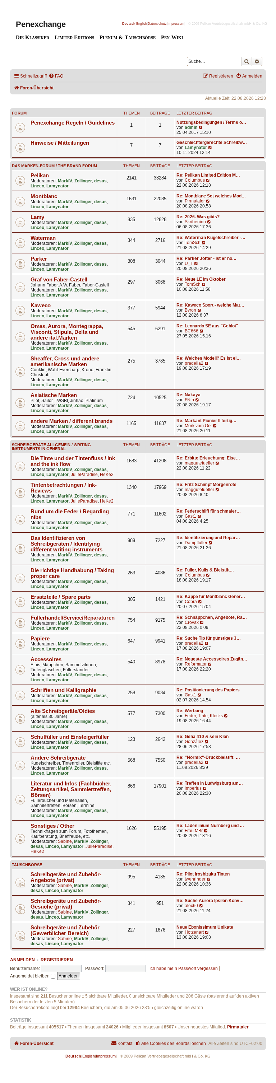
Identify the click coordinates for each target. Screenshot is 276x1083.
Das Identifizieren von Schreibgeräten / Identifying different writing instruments (66, 543)
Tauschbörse (27, 865)
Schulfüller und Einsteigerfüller (70, 737)
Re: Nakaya (188, 394)
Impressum (175, 23)
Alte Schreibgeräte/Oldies (63, 711)
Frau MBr (194, 830)
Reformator (196, 664)
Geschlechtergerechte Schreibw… (211, 142)
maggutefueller (199, 463)
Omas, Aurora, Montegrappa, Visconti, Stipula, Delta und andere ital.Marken (67, 332)
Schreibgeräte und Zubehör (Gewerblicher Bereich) (65, 930)
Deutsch (128, 23)
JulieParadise (84, 474)
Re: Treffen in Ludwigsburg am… (209, 783)
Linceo (37, 185)
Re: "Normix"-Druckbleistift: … (208, 757)
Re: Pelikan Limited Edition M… (208, 175)
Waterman (43, 238)
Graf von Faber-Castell (59, 280)
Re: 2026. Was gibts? (198, 216)
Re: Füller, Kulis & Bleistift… (205, 570)
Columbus (195, 180)
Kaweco (41, 305)
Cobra (191, 601)
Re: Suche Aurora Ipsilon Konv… (210, 900)
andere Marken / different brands (71, 421)
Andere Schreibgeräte (58, 758)
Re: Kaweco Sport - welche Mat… (210, 305)
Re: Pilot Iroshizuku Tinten (203, 874)
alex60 (191, 905)
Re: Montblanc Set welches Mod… (211, 196)
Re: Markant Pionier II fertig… (206, 420)
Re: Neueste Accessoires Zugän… (211, 659)
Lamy (37, 217)
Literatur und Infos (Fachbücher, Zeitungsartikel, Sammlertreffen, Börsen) (71, 789)
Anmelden (22, 960)
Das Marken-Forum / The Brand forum (54, 166)
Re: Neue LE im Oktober (201, 279)
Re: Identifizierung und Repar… (208, 537)
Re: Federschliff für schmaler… (208, 511)
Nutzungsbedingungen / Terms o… (211, 122)
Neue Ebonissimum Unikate (204, 927)
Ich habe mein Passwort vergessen (184, 968)
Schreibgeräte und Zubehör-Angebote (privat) (66, 877)
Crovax (192, 622)
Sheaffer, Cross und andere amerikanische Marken (65, 361)
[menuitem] (56, 76)
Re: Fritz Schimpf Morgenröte (206, 484)
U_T (189, 263)
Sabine (65, 841)
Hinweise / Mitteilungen (60, 143)
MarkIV (65, 180)
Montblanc (44, 196)
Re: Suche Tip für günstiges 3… (208, 638)
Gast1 (190, 516)
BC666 (191, 330)
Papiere (40, 638)
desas (100, 180)
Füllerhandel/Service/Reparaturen (73, 618)
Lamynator (196, 147)
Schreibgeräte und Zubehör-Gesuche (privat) (66, 904)
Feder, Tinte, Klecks (204, 715)
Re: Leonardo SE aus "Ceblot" (207, 325)
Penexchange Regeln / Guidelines (73, 123)
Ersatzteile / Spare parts (61, 597)
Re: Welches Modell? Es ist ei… (208, 358)
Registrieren (57, 960)
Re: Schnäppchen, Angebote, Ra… (211, 617)
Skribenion (195, 221)
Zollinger (83, 180)
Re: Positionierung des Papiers (208, 689)
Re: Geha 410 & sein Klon (202, 736)
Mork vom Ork (198, 425)
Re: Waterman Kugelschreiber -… (210, 237)
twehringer (195, 879)
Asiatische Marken (54, 395)
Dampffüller (196, 542)
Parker (39, 259)
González (194, 741)
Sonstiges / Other (52, 826)
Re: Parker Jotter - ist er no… (206, 258)
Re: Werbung (189, 710)
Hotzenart (194, 932)
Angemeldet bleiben (30, 976)
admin (191, 127)
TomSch (193, 242)
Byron (190, 310)
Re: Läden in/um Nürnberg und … (210, 825)
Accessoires (46, 659)
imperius (193, 788)
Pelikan (40, 175)
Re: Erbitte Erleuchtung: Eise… (208, 458)
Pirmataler (195, 201)
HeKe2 (107, 474)
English (141, 23)
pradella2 (194, 363)
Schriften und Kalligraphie (63, 690)
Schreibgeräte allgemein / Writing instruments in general (51, 447)
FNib (189, 399)
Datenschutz (157, 23)
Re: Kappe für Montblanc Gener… (210, 596)
